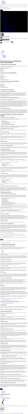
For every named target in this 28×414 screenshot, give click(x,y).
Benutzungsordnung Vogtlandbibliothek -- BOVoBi (10, 25)
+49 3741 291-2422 (5, 397)
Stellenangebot (5, 18)
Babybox (4, 23)
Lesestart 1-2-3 (5, 31)
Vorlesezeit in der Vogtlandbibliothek (7, 29)
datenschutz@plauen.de (5, 87)
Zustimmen (2, 10)
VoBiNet (3, 16)
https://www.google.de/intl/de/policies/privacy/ (7, 303)
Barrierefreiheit (3, 391)
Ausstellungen (3, 19)
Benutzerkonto (3, 15)
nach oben (1, 389)
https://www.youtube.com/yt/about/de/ (16, 298)
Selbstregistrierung (5, 26)
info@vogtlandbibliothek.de (5, 79)
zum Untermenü (3, 2)
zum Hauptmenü (4, 1)
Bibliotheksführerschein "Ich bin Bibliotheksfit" (8, 30)
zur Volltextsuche (4, 3)
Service (2, 20)
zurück (1, 388)
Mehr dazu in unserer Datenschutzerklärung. (5, 8)
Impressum (4, 57)
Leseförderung (3, 28)
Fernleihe (4, 27)
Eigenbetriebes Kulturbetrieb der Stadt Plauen (17, 413)
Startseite (4, 55)
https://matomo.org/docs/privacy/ (6, 242)
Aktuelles (3, 17)
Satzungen (4, 24)
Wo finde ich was (5, 22)
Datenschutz (3, 52)
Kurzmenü (3, 51)
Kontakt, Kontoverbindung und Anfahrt (7, 21)
